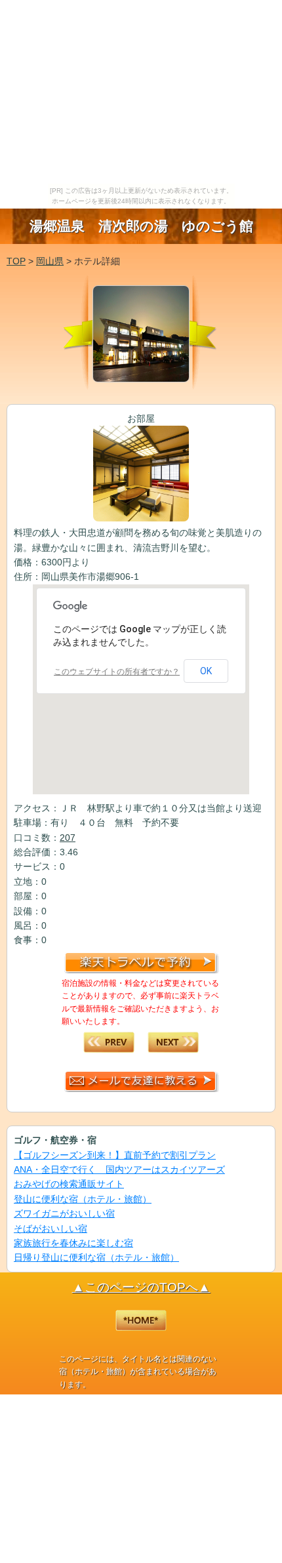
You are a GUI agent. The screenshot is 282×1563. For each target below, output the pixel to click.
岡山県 (50, 261)
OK (206, 671)
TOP (16, 261)
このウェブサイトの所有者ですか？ (117, 671)
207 (67, 837)
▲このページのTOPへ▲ (141, 1287)
